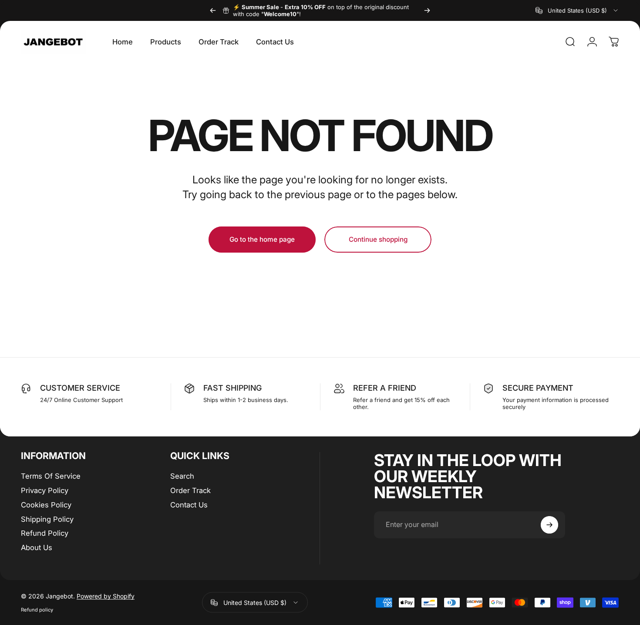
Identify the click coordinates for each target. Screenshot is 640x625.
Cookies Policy (46, 504)
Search (182, 476)
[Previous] (212, 10)
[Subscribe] (549, 525)
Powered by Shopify (106, 596)
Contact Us (189, 504)
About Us (36, 547)
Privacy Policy (44, 490)
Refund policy (37, 610)
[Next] (427, 10)
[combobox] (577, 10)
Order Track (190, 490)
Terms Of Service (51, 476)
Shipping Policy (47, 519)
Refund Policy (44, 533)
